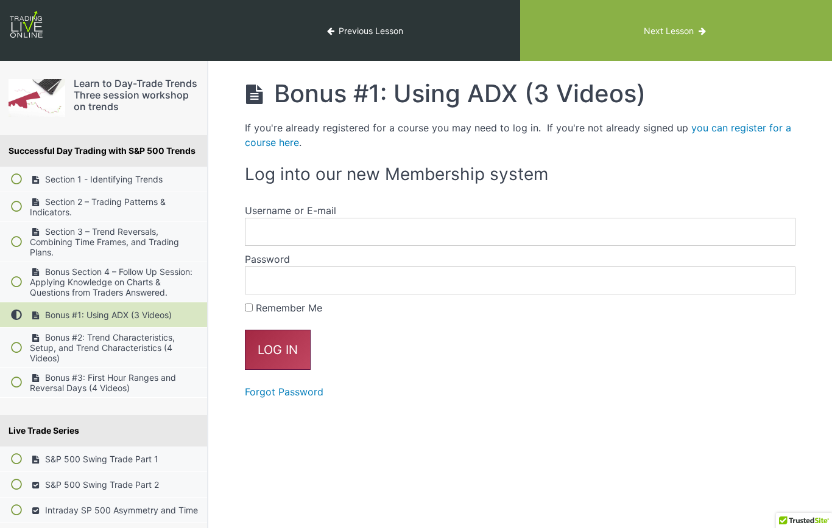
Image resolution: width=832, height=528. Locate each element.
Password (267, 259)
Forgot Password (284, 392)
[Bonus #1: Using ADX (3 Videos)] (37, 98)
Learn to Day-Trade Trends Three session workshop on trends (135, 95)
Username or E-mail (290, 210)
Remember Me (287, 308)
